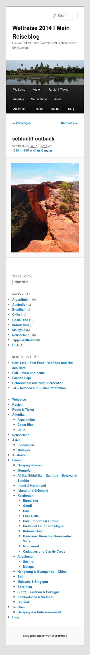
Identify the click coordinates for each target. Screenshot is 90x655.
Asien (58, 99)
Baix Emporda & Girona (40, 521)
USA (15, 345)
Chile (16, 314)
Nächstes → (69, 123)
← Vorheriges (21, 123)
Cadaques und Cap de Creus (44, 551)
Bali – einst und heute (28, 372)
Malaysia (18, 330)
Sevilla (28, 561)
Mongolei (24, 470)
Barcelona (30, 500)
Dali (26, 511)
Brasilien (18, 309)
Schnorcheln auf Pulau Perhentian (37, 382)
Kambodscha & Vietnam (35, 597)
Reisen (38, 108)
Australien (19, 108)
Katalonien (25, 495)
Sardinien (25, 586)
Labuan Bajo (21, 377)
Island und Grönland (33, 490)
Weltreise (19, 89)
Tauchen (55, 108)
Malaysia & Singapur (33, 581)
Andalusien (26, 556)
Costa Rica (20, 319)
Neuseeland (39, 99)
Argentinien (21, 299)
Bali (20, 576)
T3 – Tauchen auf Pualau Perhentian (39, 388)
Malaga (28, 566)
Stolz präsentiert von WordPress (45, 635)
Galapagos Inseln (30, 465)
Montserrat (31, 546)
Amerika (18, 99)
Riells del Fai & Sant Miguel (43, 526)
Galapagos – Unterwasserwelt (39, 612)
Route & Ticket (58, 89)
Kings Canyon (42, 150)
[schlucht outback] (44, 207)
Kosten (37, 89)
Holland (23, 602)
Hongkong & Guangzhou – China (42, 571)
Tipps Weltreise (23, 340)
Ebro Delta (31, 516)
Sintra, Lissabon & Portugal (38, 592)
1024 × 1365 (20, 150)
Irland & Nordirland (32, 485)
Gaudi (27, 505)
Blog (71, 108)
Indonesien (20, 324)
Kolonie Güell (33, 531)
